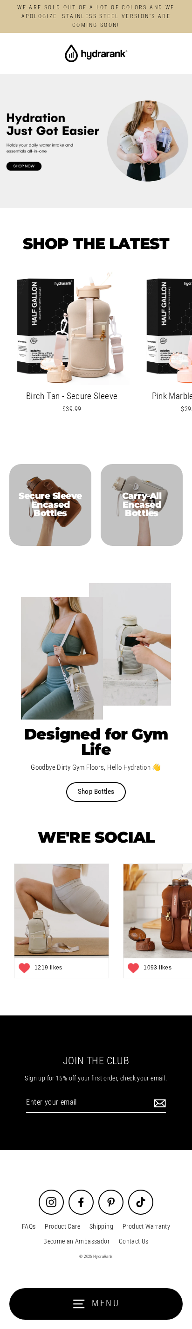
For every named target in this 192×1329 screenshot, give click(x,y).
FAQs (29, 1226)
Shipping (101, 1226)
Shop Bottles (96, 791)
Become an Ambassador (76, 1241)
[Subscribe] (158, 1103)
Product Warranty (146, 1226)
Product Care (62, 1226)
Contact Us (134, 1241)
